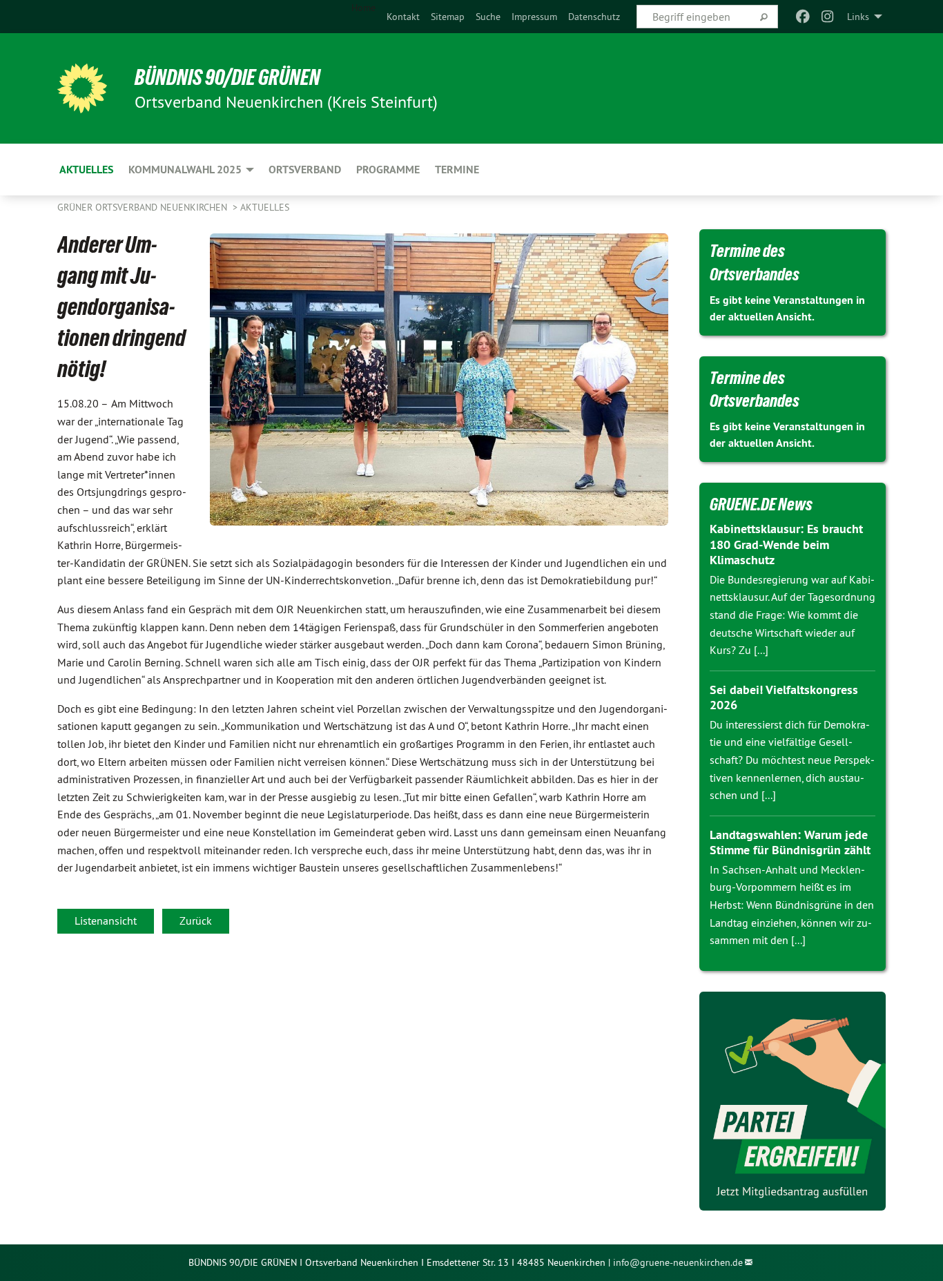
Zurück (195, 920)
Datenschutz (594, 16)
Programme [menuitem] (388, 169)
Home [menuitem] (363, 7)
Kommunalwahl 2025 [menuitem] (185, 169)
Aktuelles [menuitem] (86, 169)
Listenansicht (106, 920)
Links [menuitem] (858, 16)
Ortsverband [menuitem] (305, 169)
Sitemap (448, 16)
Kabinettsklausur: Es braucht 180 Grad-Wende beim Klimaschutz (786, 544)
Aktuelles (264, 207)
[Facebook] (802, 16)
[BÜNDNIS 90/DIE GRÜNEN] (82, 88)
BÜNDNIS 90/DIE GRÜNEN (227, 77)
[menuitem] (403, 16)
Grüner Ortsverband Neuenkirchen (143, 207)
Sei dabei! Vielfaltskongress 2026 (784, 697)
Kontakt (403, 16)
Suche (488, 16)
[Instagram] (828, 16)
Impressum (534, 16)
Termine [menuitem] (457, 169)
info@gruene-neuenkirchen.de (678, 1262)
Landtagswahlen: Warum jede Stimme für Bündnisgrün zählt (790, 842)
